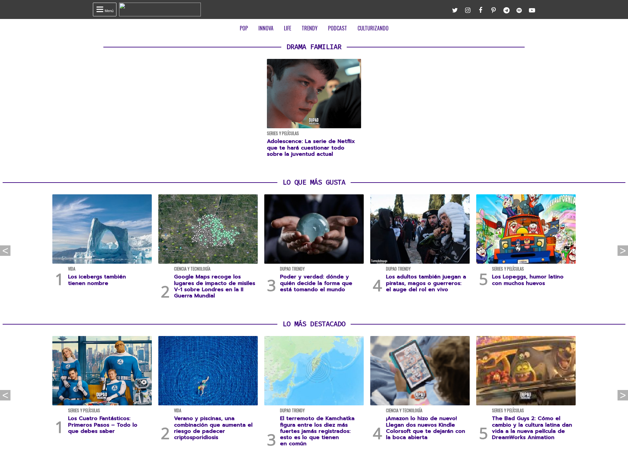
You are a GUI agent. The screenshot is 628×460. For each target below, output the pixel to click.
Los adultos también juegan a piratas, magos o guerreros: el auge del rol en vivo (426, 283)
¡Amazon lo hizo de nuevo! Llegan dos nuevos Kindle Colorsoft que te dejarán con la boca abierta (425, 428)
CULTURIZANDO (373, 28)
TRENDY (310, 28)
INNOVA (265, 28)
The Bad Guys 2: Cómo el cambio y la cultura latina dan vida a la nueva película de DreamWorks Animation (532, 428)
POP (244, 28)
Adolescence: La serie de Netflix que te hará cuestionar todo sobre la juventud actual (311, 147)
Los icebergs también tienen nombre (97, 280)
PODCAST (337, 28)
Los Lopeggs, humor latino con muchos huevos (528, 280)
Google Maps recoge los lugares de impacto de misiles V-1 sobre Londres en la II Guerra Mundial (214, 286)
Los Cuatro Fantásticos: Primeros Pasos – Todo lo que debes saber (102, 425)
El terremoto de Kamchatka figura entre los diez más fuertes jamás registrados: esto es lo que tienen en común (317, 431)
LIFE (287, 28)
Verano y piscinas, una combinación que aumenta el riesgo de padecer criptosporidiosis (213, 428)
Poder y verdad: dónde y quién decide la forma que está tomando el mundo (316, 283)
